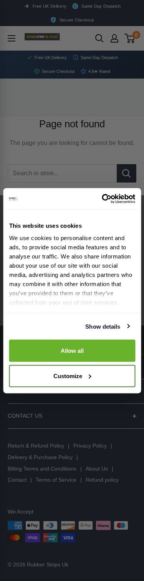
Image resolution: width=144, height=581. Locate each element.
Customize (67, 375)
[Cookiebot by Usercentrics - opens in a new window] (102, 199)
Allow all (72, 350)
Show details (102, 326)
